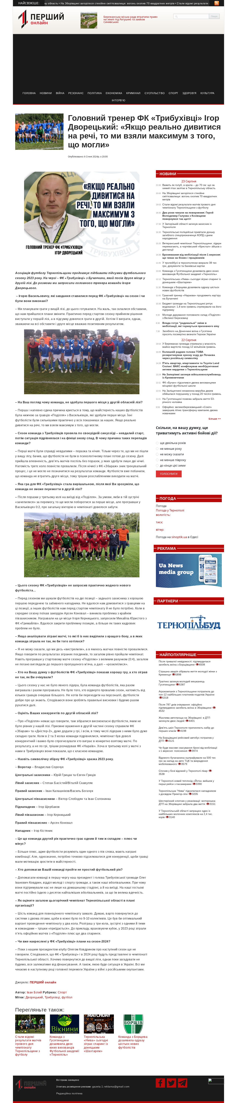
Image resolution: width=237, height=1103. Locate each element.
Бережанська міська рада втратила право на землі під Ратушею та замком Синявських (130, 19)
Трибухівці (52, 997)
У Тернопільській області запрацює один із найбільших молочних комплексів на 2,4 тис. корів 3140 (186, 814)
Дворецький (34, 997)
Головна (29, 93)
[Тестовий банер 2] (189, 625)
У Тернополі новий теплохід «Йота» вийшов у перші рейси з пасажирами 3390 (186, 782)
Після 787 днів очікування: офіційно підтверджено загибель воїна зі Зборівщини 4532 (185, 707)
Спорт (173, 93)
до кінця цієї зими (173, 466)
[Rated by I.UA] (216, 1081)
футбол (67, 997)
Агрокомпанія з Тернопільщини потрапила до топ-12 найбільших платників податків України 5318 (186, 694)
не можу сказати (172, 454)
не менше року (171, 449)
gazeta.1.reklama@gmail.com (111, 1086)
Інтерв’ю (118, 100)
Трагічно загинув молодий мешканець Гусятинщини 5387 (182, 683)
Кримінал (133, 93)
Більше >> (215, 419)
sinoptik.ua (179, 537)
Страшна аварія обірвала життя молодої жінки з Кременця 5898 (188, 673)
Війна (60, 93)
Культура (207, 93)
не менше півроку (173, 460)
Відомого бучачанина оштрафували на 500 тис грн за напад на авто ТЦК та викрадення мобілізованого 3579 (187, 760)
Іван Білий (34, 992)
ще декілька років (173, 443)
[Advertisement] (118, 62)
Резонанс (76, 93)
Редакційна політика (69, 1093)
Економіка (114, 93)
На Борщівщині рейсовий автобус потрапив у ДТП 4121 (186, 739)
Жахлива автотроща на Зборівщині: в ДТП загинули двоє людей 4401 (184, 719)
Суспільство (155, 93)
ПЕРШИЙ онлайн (43, 982)
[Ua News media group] (189, 573)
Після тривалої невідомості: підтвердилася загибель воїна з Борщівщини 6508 (185, 663)
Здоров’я (189, 93)
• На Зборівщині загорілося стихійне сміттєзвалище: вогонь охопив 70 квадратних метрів (93, 3)
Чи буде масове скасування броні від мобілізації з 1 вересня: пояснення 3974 (188, 749)
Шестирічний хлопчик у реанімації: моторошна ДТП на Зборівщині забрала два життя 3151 (187, 802)
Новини (46, 93)
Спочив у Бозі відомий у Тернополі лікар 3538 (183, 772)
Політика (95, 93)
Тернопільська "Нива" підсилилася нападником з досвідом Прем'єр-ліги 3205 (187, 792)
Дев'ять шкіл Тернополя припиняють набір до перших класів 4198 (186, 729)
